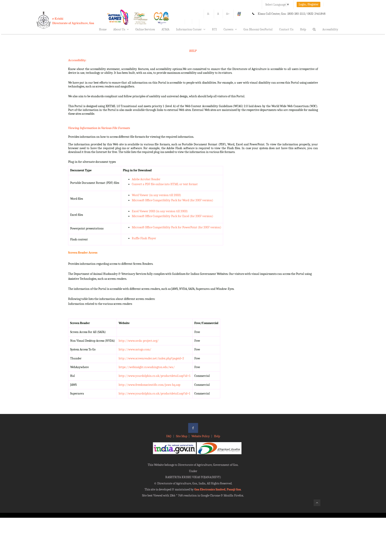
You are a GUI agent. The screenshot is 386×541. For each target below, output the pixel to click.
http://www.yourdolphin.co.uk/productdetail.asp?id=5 (155, 376)
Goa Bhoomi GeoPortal (258, 29)
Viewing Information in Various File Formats (99, 128)
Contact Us (286, 29)
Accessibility (330, 29)
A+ (228, 14)
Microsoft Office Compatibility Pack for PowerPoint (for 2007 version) (176, 227)
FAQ (169, 436)
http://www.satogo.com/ (135, 349)
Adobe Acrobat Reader (146, 179)
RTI (214, 29)
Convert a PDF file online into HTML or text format (165, 184)
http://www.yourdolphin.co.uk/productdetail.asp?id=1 (154, 393)
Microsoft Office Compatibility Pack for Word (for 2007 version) (172, 200)
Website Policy (200, 436)
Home (103, 29)
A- (208, 14)
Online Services (145, 29)
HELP (193, 51)
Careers (228, 29)
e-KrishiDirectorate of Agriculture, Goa (73, 21)
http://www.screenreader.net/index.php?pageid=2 (151, 358)
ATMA (165, 29)
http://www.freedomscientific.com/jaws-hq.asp (149, 385)
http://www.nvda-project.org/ (139, 341)
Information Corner (189, 29)
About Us (119, 29)
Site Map (181, 436)
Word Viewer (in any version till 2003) (156, 195)
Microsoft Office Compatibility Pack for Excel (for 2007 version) (172, 216)
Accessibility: (77, 60)
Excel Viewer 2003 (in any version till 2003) (160, 211)
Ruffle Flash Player (144, 238)
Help (303, 29)
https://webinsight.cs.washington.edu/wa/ (147, 367)
